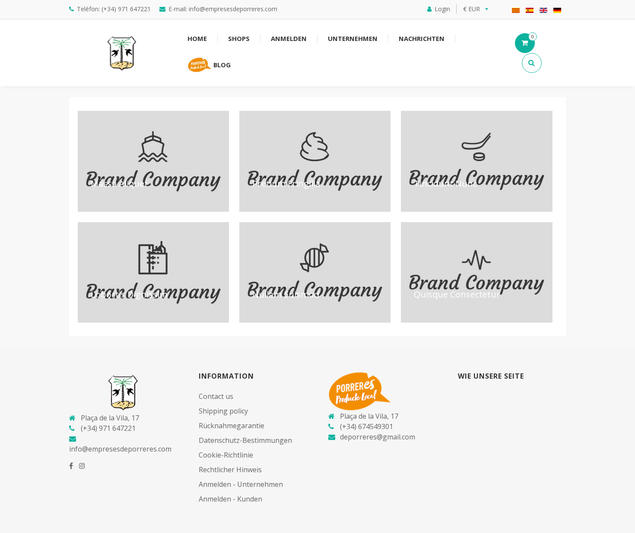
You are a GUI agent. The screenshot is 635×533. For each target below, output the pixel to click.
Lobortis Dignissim (129, 294)
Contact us (216, 396)
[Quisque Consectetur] (476, 272)
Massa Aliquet (119, 183)
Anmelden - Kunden (230, 499)
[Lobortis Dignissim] (153, 272)
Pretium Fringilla (286, 183)
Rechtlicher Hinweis (230, 469)
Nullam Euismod (285, 294)
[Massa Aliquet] (153, 161)
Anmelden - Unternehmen (241, 484)
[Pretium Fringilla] (315, 161)
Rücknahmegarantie (231, 425)
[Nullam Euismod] (315, 272)
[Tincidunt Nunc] (476, 161)
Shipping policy (223, 411)
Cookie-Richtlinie (226, 455)
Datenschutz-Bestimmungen (245, 440)
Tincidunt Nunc (445, 183)
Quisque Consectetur (457, 294)
